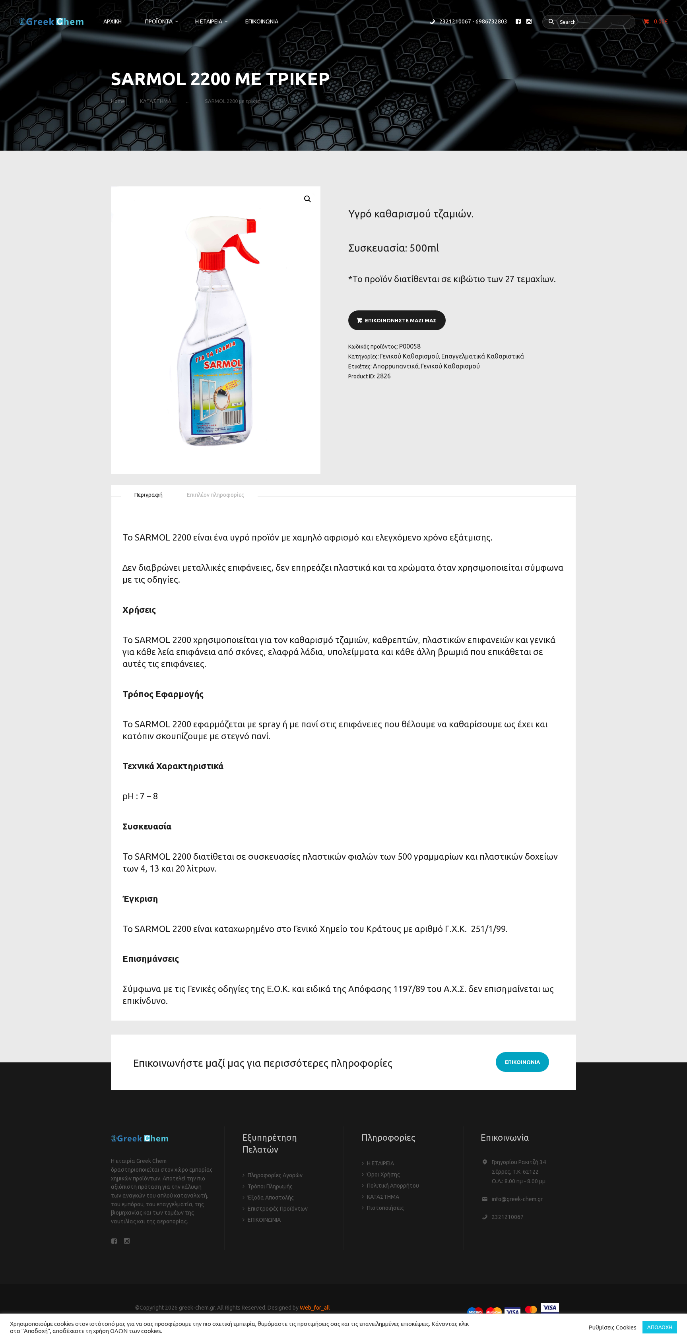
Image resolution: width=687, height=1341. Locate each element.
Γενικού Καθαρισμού (409, 356)
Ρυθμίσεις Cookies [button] (612, 1327)
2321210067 (508, 1217)
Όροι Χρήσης (383, 1174)
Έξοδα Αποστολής (271, 1197)
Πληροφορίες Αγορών (275, 1175)
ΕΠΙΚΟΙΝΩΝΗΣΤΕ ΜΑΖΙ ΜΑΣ (401, 320)
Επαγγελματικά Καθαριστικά (482, 356)
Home (118, 101)
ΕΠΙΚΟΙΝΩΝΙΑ (264, 1220)
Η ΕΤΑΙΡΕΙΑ (380, 1163)
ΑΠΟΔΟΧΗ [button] (659, 1327)
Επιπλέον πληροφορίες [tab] (215, 495)
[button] (308, 199)
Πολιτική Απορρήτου (393, 1185)
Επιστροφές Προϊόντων (278, 1208)
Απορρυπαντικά (396, 366)
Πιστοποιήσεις (385, 1208)
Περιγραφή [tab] (148, 495)
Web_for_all (315, 1307)
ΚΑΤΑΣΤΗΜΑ (155, 101)
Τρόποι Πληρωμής (270, 1186)
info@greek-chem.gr (517, 1199)
